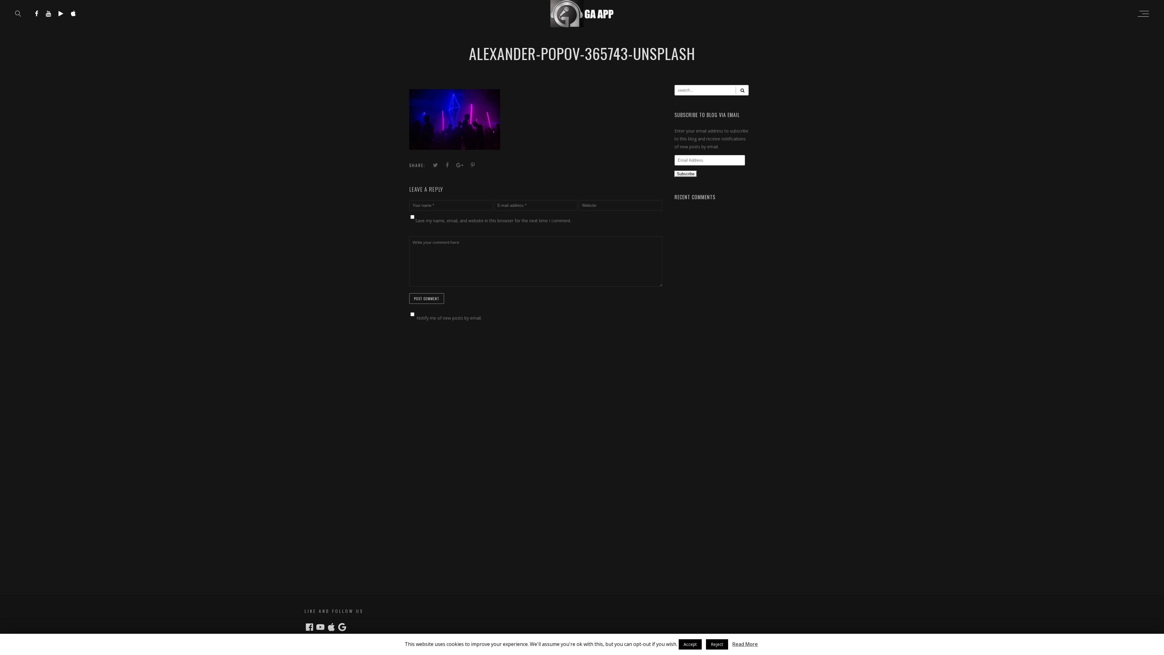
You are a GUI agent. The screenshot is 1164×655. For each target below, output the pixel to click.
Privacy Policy (622, 649)
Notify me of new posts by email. (449, 318)
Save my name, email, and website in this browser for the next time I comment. (493, 220)
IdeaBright (598, 649)
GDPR (641, 649)
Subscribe (685, 174)
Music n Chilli (549, 649)
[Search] (742, 90)
